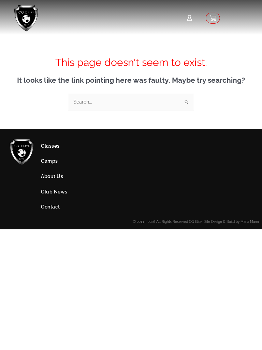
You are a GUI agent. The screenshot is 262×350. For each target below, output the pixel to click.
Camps (49, 161)
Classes (50, 146)
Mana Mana (250, 222)
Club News (54, 191)
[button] (145, 146)
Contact (50, 207)
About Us (52, 176)
